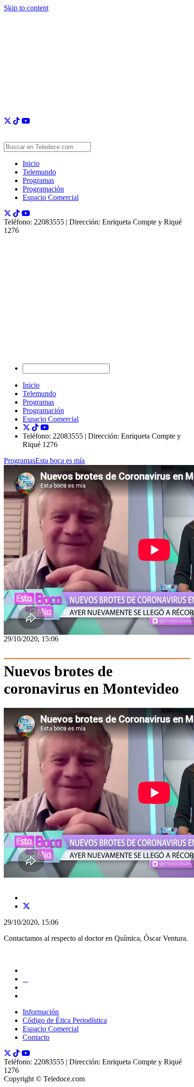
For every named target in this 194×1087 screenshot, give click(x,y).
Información (41, 1012)
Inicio (31, 163)
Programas (38, 180)
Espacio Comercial (51, 197)
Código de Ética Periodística (65, 1020)
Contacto (36, 1037)
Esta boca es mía (60, 460)
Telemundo (39, 172)
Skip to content (26, 8)
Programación (43, 189)
